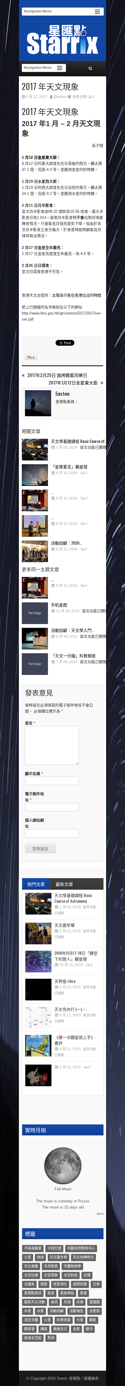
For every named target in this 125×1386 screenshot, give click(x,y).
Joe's (100, 1213)
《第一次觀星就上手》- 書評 (75, 1040)
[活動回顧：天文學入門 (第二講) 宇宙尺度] (35, 638)
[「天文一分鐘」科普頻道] (35, 664)
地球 (40, 1257)
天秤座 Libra (64, 981)
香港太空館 (33, 1338)
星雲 (83, 1293)
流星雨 (94, 1311)
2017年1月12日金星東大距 (73, 383)
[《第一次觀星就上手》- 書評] (38, 1045)
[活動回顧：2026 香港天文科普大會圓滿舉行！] (35, 551)
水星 (40, 1311)
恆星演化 (60, 1284)
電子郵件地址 (34, 797)
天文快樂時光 (83, 1257)
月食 (79, 1302)
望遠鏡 (94, 1302)
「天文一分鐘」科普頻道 (73, 655)
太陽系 (29, 1284)
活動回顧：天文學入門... (72, 630)
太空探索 (51, 1275)
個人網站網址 (34, 823)
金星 (76, 1329)
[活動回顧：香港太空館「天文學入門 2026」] (35, 500)
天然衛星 (51, 1266)
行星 (79, 1320)
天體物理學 (72, 1266)
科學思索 (64, 1320)
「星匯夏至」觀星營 (69, 466)
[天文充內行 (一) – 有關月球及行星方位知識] (38, 1017)
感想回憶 (80, 1284)
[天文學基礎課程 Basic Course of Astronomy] (35, 449)
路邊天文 (60, 1329)
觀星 (92, 1320)
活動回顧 (57, 1311)
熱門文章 (36, 884)
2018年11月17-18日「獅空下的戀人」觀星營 (76, 956)
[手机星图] (35, 613)
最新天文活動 (34, 1302)
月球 (67, 1302)
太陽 (86, 1275)
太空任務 (31, 1275)
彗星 (43, 1284)
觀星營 (29, 1329)
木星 (27, 1311)
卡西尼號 (54, 1248)
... (52, 492)
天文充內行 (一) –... (71, 1009)
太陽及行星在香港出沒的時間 (76, 295)
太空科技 (71, 1275)
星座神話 (67, 1293)
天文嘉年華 (64, 925)
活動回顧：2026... (66, 543)
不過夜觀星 (33, 1248)
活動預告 (76, 1311)
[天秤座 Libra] (38, 989)
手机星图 (59, 605)
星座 (50, 1293)
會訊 (54, 1302)
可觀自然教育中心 (81, 1248)
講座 (43, 1329)
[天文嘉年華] (38, 933)
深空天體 (31, 1320)
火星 (47, 1320)
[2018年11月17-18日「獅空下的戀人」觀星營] (38, 961)
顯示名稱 (34, 773)
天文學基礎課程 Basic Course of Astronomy (73, 898)
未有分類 (79, 97)
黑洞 (50, 1338)
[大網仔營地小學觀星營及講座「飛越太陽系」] (38, 1075)
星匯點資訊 (33, 1293)
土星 (27, 1257)
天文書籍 (31, 1266)
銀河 (89, 1329)
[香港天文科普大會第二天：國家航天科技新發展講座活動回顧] (35, 526)
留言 (30, 723)
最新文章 (64, 884)
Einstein (60, 97)
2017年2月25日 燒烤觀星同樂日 (57, 375)
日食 (96, 1284)
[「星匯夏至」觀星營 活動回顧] (35, 475)
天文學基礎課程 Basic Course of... (79, 441)
